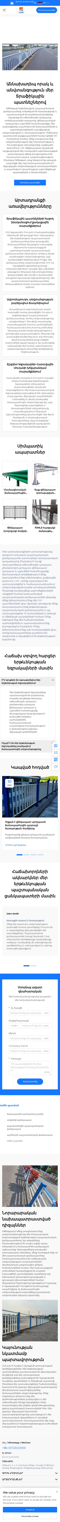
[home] (21, 10)
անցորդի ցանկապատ (19, 1120)
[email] (55, 752)
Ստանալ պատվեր (46, 10)
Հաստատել (30, 1081)
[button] (19, 854)
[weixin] (55, 759)
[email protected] (24, 1)
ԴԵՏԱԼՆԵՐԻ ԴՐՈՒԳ (15, 473)
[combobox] (15, 1025)
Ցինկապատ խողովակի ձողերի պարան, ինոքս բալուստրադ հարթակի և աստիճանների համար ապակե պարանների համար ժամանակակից (15, 529)
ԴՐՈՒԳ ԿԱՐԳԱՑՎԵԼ (15, 845)
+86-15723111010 (13, 1448)
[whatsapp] (55, 745)
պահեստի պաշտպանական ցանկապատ (30, 1135)
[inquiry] (55, 766)
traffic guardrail (15, 1141)
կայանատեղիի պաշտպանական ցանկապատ (25, 1127)
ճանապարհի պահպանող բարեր (25, 1114)
